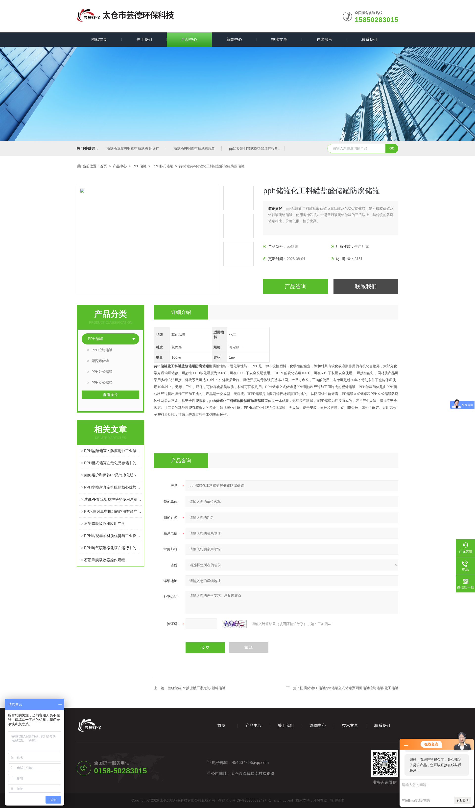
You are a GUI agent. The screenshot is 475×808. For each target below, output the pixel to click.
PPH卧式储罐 (162, 166)
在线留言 (324, 39)
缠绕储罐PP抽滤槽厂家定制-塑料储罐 (196, 688)
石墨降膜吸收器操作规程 (104, 560)
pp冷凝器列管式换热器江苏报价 (253, 148)
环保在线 (320, 800)
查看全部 (111, 394)
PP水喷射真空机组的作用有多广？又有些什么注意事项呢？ (113, 511)
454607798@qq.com (250, 762)
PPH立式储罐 (102, 383)
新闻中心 (234, 39)
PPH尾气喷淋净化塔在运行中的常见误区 (113, 548)
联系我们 (369, 39)
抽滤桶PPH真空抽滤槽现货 (194, 148)
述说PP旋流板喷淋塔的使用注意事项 (113, 499)
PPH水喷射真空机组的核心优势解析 (113, 487)
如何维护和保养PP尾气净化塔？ (110, 475)
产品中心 (189, 39)
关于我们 (144, 39)
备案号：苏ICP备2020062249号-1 (244, 800)
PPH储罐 (139, 166)
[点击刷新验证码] (234, 624)
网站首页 (99, 39)
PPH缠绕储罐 (102, 350)
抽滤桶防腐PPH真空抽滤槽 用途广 (132, 148)
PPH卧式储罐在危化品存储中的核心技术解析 (113, 463)
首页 (103, 166)
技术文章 (279, 39)
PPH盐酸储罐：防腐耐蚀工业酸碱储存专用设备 (113, 451)
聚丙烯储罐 (100, 361)
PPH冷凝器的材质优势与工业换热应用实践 (113, 536)
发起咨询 (463, 800)
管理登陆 (337, 800)
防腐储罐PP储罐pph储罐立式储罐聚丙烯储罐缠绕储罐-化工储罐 (349, 688)
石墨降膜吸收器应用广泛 (104, 523)
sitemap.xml (283, 800)
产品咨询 (296, 286)
